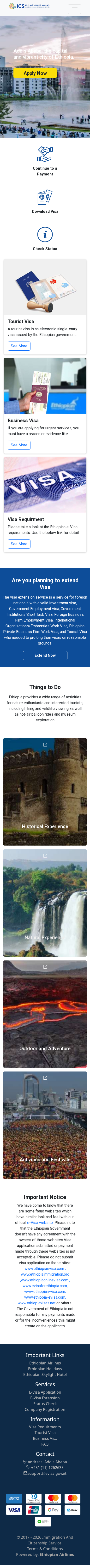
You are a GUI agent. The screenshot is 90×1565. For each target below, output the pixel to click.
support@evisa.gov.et (46, 1473)
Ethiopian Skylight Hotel (45, 1374)
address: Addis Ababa (47, 1461)
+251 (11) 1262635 (47, 1467)
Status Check (45, 1403)
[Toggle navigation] (74, 9)
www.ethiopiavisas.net (36, 1303)
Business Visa (45, 1438)
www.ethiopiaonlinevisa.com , (45, 1280)
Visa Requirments (45, 1427)
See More (19, 346)
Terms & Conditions (45, 1548)
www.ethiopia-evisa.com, (45, 1297)
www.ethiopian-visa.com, (45, 1291)
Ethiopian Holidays (45, 1368)
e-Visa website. (40, 1222)
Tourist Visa (45, 1432)
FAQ (45, 1444)
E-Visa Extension (45, 1398)
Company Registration (45, 1409)
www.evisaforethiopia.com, (45, 1286)
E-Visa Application (45, 1392)
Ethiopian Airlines (45, 1363)
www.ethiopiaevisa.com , (45, 1268)
